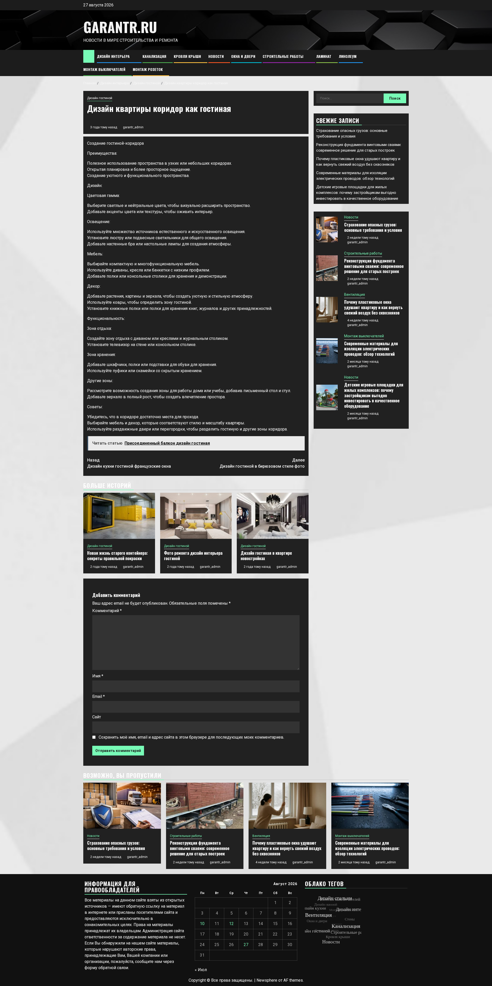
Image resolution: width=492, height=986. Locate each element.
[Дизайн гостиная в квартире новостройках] (273, 516)
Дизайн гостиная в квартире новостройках (266, 555)
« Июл (201, 969)
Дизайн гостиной (99, 98)
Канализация (154, 56)
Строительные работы (283, 56)
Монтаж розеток (148, 69)
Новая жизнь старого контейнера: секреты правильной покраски (117, 555)
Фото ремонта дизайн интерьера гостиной (193, 555)
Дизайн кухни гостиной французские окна (129, 463)
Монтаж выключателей (104, 69)
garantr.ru (120, 27)
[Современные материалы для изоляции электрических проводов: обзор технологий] (327, 351)
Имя (97, 676)
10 (202, 923)
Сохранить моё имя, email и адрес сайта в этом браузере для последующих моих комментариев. (191, 737)
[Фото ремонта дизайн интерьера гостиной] (196, 516)
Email (98, 696)
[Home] (88, 56)
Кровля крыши (187, 56)
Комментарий (107, 610)
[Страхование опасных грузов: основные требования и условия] (327, 229)
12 (231, 923)
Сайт (96, 717)
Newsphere (267, 980)
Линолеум (347, 56)
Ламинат (323, 56)
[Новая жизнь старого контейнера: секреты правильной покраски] (119, 516)
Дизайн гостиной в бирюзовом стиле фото (262, 463)
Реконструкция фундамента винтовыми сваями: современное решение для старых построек (374, 266)
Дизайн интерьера (113, 56)
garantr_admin (133, 127)
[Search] (405, 63)
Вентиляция (354, 294)
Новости (216, 56)
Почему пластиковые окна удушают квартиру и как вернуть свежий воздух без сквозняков (373, 307)
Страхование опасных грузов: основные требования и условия (373, 227)
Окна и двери (243, 56)
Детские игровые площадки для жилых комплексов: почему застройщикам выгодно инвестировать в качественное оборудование (357, 193)
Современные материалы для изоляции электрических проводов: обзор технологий (371, 348)
